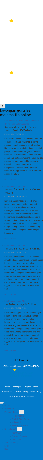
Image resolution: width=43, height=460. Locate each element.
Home (7, 387)
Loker (32, 391)
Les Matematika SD (20, 124)
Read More (10, 180)
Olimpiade (16, 439)
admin (9, 134)
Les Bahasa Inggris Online (20, 304)
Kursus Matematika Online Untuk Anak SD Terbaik (20, 128)
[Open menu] (2, 106)
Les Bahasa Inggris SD (14, 186)
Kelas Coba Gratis (20, 425)
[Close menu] (2, 403)
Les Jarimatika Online (13, 121)
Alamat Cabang (22, 391)
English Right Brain (20, 419)
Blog (39, 391)
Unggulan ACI (7, 391)
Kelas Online (17, 422)
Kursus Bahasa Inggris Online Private (22, 190)
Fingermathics (18, 416)
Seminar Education (20, 436)
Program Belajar (31, 387)
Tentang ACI (17, 387)
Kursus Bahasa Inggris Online (22, 248)
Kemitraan (16, 433)
